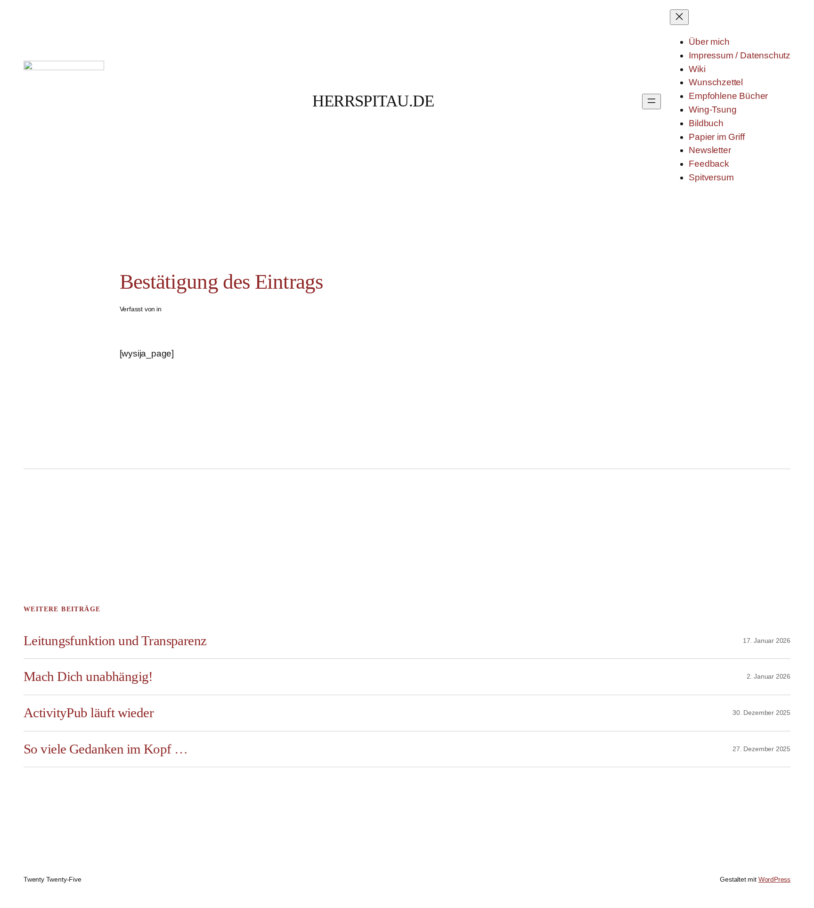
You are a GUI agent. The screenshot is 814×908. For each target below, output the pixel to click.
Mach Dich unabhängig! (88, 676)
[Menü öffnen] (651, 101)
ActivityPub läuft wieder (89, 712)
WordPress (774, 879)
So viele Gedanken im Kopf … (105, 748)
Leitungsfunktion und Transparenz (115, 640)
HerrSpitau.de (373, 101)
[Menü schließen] (679, 17)
